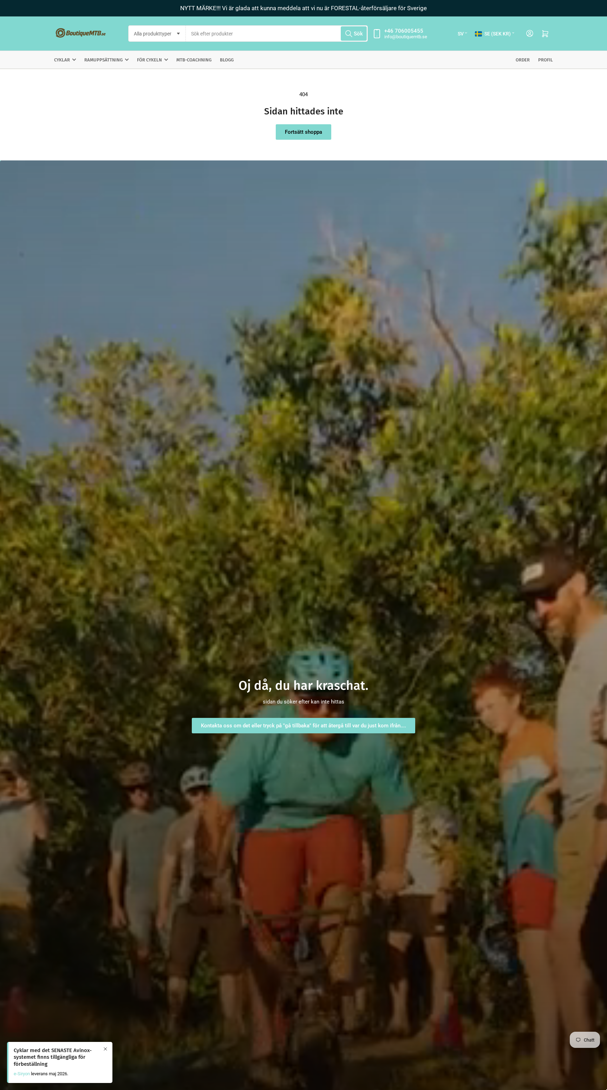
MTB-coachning (193, 59)
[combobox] (277, 33)
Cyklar (62, 59)
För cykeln (149, 59)
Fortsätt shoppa (303, 132)
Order (523, 59)
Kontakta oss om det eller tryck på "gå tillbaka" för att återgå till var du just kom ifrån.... (303, 725)
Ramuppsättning (103, 59)
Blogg (227, 59)
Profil (545, 59)
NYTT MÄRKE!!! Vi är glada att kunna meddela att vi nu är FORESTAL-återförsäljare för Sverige (303, 8)
